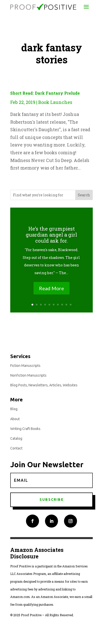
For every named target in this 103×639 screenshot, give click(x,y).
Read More (51, 288)
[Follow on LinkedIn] (51, 521)
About (15, 419)
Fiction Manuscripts (25, 366)
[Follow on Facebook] (32, 521)
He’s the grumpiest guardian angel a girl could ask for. (51, 234)
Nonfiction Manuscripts (28, 375)
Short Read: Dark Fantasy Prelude (45, 93)
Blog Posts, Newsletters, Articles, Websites (44, 385)
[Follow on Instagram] (70, 521)
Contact (16, 448)
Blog (14, 409)
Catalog (16, 438)
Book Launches (55, 102)
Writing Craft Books (25, 429)
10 (71, 304)
